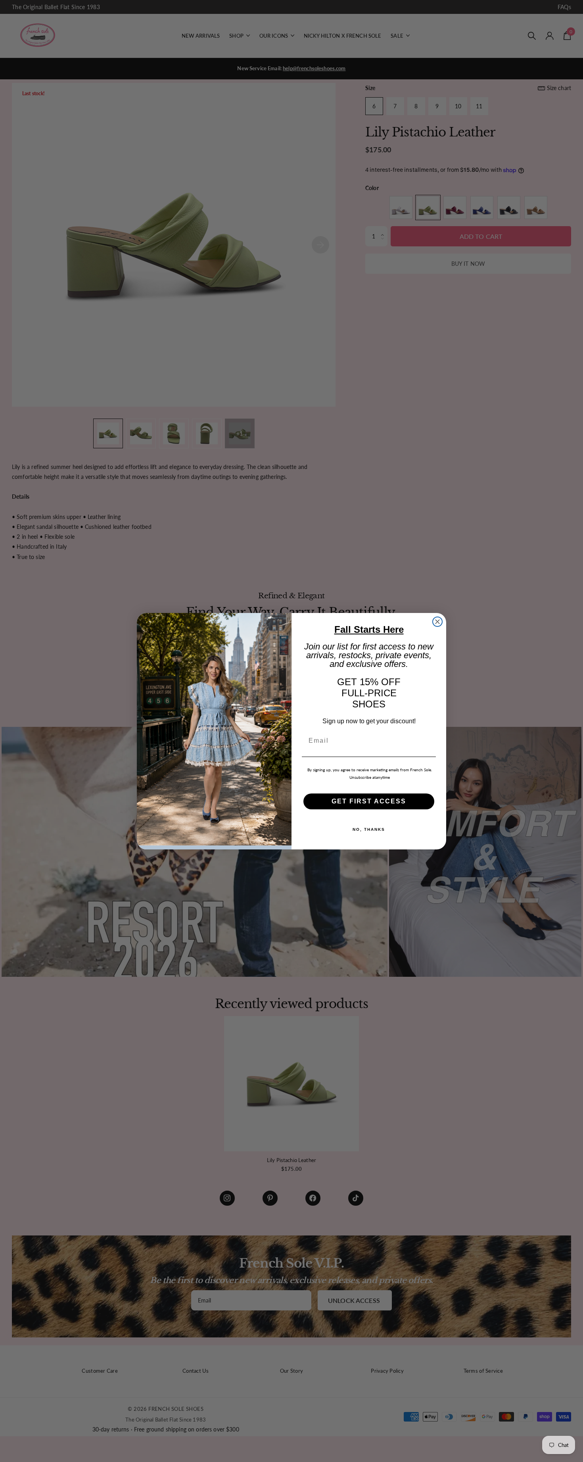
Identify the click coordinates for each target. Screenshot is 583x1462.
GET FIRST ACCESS (369, 800)
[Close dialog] (437, 621)
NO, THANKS (369, 829)
